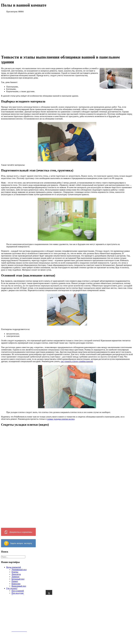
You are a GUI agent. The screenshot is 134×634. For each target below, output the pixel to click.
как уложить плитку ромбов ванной (77, 361)
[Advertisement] (66, 613)
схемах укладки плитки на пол (60, 419)
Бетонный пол (18, 579)
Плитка (15, 572)
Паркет (15, 581)
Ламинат (15, 576)
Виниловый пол (19, 586)
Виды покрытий (13, 567)
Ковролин (16, 584)
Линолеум (16, 574)
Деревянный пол (19, 569)
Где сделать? (11, 588)
